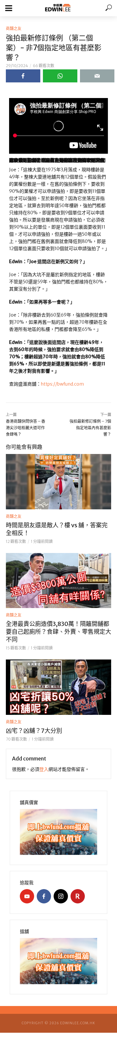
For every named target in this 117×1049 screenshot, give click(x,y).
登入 (43, 769)
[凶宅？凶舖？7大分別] (58, 687)
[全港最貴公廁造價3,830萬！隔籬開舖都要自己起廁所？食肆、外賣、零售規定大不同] (58, 580)
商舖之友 (13, 28)
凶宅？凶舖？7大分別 (34, 730)
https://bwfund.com (62, 384)
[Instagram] (61, 896)
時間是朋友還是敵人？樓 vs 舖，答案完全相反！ (57, 529)
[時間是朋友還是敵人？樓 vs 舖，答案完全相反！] (58, 481)
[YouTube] (27, 896)
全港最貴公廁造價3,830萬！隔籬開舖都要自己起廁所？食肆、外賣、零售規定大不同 (58, 631)
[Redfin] (78, 896)
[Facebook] (44, 896)
